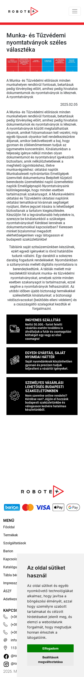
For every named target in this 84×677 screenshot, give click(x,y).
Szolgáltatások (14, 543)
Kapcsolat (11, 559)
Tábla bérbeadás (16, 575)
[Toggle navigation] (75, 11)
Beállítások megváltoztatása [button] (50, 659)
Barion (8, 551)
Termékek (10, 535)
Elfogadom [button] (50, 648)
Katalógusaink (14, 567)
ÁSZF (7, 591)
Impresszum (12, 583)
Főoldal (9, 527)
